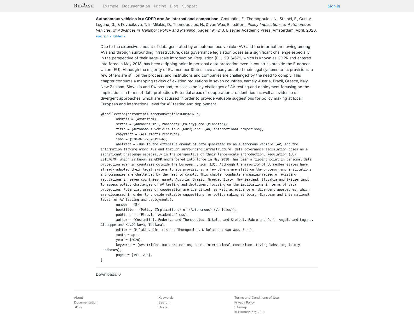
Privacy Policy (244, 302)
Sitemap (240, 307)
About (78, 297)
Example (110, 6)
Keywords (166, 297)
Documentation (136, 6)
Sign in (334, 6)
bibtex (118, 36)
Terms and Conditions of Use (256, 297)
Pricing (160, 6)
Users (163, 307)
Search (164, 302)
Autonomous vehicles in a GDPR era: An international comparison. (158, 18)
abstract (102, 36)
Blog (174, 6)
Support (189, 6)
